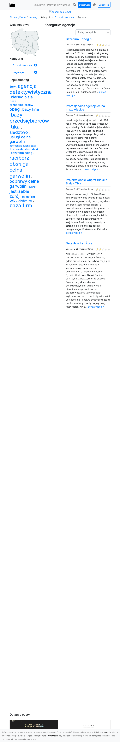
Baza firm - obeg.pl (79, 39)
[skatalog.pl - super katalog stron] (12, 4)
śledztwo (19, 132)
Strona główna (18, 17)
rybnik (33, 186)
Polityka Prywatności (48, 736)
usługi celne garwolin (20, 139)
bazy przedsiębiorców (29, 118)
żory (13, 86)
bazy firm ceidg (22, 153)
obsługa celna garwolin (20, 170)
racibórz (20, 158)
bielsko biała (22, 97)
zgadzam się (105, 732)
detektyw (26, 200)
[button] (74, 4)
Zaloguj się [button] (104, 5)
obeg (15, 109)
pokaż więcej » (92, 169)
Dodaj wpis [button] (84, 5)
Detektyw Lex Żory (79, 243)
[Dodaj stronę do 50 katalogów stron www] (60, 11)
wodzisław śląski (27, 149)
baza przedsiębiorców (22, 103)
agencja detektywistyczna (31, 89)
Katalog (33, 17)
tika (16, 127)
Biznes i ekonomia (64, 17)
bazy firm (30, 109)
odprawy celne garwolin (24, 184)
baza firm (21, 205)
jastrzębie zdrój (19, 194)
